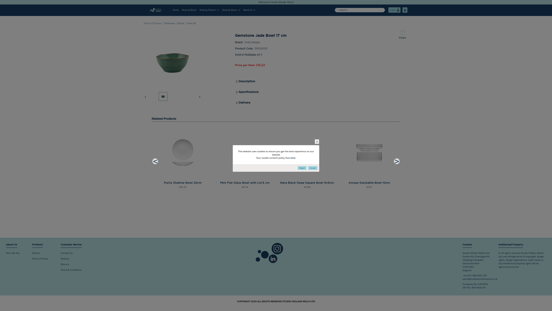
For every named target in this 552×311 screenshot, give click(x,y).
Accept (313, 168)
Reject (302, 168)
